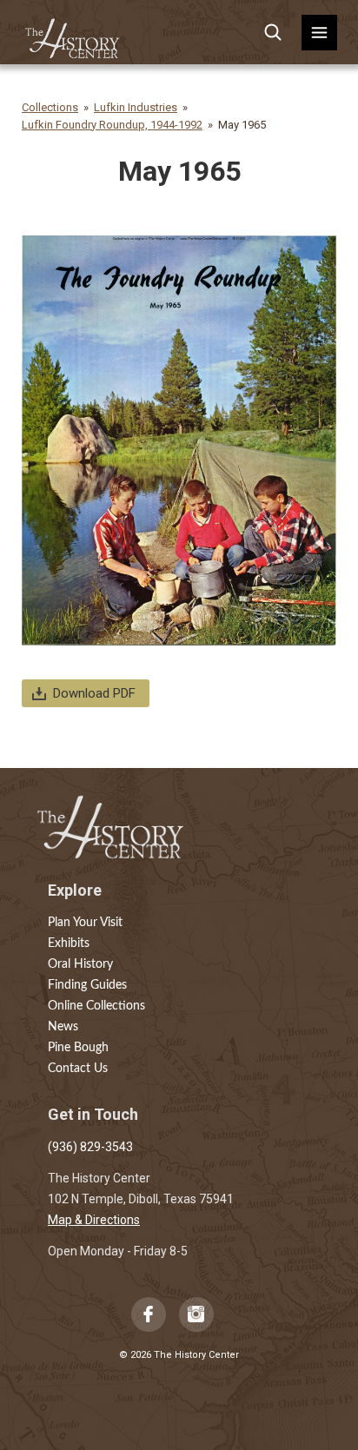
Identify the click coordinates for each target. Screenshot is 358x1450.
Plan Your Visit (85, 923)
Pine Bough (78, 1048)
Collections (50, 107)
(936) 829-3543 (90, 1147)
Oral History (80, 964)
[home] (73, 32)
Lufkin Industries (135, 107)
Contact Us (78, 1069)
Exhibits (69, 943)
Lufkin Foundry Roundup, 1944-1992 (112, 124)
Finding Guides (87, 985)
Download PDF (94, 693)
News (63, 1027)
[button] (319, 32)
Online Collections (96, 1006)
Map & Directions (94, 1220)
